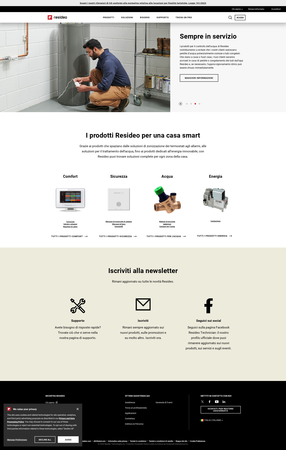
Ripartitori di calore (70, 226)
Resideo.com (86, 441)
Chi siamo (237, 8)
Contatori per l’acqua (167, 226)
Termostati (70, 222)
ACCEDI (241, 17)
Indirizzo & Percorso (134, 423)
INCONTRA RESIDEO (59, 395)
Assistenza (130, 402)
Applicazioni (130, 413)
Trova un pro (184, 17)
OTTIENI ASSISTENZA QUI (141, 395)
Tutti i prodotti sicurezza (115, 236)
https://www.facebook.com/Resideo (208, 325)
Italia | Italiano (214, 420)
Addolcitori (167, 224)
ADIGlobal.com (99, 441)
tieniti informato (143, 325)
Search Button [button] (230, 17)
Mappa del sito (181, 441)
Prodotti (108, 17)
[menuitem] (108, 17)
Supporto (163, 17)
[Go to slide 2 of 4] (191, 104)
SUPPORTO (78, 325)
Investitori (276, 9)
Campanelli (119, 226)
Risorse (145, 17)
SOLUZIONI (127, 17)
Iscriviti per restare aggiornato (221, 409)
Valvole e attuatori (70, 224)
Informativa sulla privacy (117, 441)
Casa (56, 17)
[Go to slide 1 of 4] (187, 104)
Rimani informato (256, 9)
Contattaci (130, 418)
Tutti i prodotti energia (212, 236)
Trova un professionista (136, 407)
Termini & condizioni (138, 441)
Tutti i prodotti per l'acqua (164, 236)
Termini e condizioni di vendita (161, 441)
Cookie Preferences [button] (197, 441)
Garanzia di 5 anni (164, 402)
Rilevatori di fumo (118, 224)
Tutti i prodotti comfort (67, 236)
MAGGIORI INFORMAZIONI (199, 77)
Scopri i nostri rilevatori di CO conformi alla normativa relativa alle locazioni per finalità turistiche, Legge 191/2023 (143, 3)
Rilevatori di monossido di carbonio (119, 221)
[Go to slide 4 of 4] (199, 104)
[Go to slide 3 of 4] (195, 104)
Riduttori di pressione (167, 221)
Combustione (215, 221)
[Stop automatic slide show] (180, 104)
